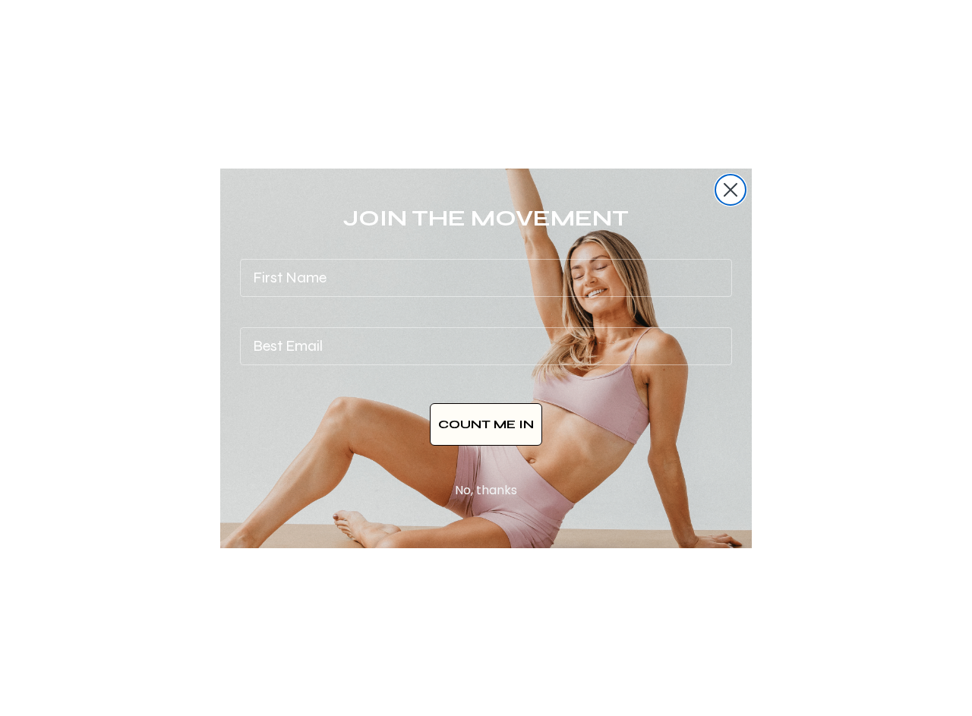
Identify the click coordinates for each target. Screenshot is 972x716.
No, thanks (486, 490)
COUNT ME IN (486, 424)
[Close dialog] (730, 190)
